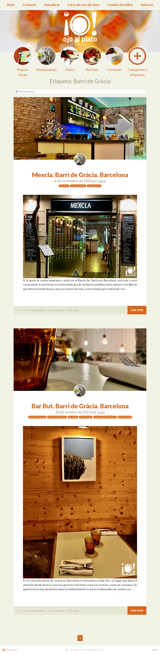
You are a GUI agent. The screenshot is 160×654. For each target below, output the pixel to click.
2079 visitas (72, 610)
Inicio (11, 5)
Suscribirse (52, 5)
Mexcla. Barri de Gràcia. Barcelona (80, 175)
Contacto (29, 5)
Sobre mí (147, 5)
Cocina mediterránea (57, 417)
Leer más (137, 310)
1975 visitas (72, 310)
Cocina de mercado (37, 417)
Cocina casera (86, 417)
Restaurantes (38, 310)
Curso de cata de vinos (84, 5)
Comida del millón (120, 5)
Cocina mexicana (78, 186)
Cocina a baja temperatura (105, 417)
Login (155, 649)
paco (102, 181)
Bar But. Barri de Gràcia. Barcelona (80, 406)
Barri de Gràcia (94, 186)
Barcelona (64, 186)
